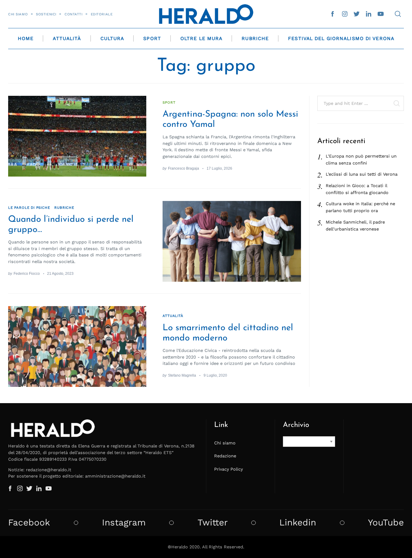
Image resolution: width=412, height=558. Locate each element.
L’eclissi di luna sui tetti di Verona (362, 174)
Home (25, 38)
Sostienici (46, 14)
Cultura (112, 38)
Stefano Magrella (182, 375)
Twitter (213, 523)
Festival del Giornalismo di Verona (341, 38)
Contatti (74, 14)
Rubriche (255, 38)
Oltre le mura (201, 38)
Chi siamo (18, 14)
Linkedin (297, 523)
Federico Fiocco (27, 273)
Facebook (29, 523)
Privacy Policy (228, 469)
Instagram (124, 523)
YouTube (386, 523)
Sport (152, 38)
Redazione (225, 455)
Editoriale (102, 14)
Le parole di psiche (29, 207)
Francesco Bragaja (183, 168)
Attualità (67, 38)
